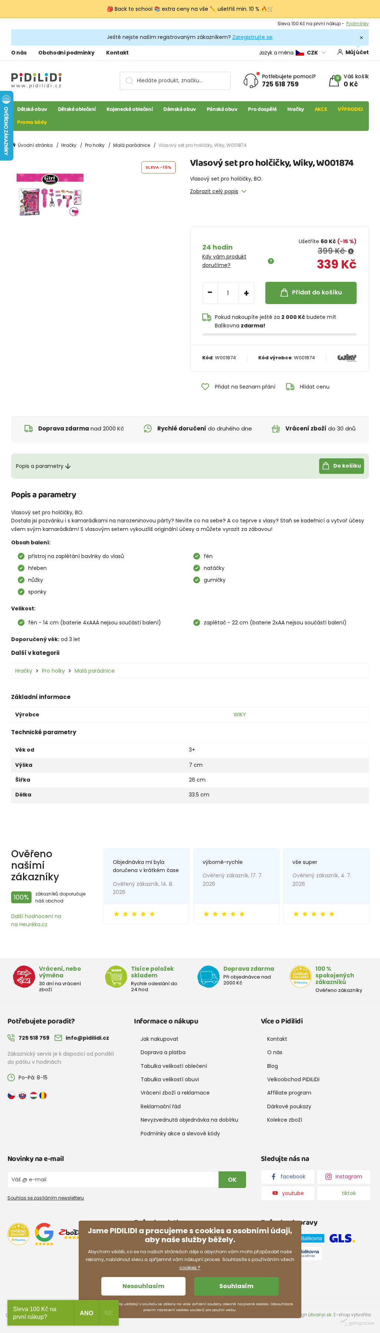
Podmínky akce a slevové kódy (180, 1133)
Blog (272, 1066)
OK (232, 1179)
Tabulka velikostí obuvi (170, 1079)
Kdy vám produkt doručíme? (224, 260)
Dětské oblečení (77, 109)
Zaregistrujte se (252, 37)
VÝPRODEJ (350, 109)
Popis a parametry (39, 466)
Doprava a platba (163, 1052)
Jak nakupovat (159, 1039)
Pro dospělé (262, 109)
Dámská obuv (179, 109)
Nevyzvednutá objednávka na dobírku (189, 1120)
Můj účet (357, 52)
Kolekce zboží (284, 1120)
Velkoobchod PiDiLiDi (293, 1079)
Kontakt (117, 52)
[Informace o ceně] (351, 251)
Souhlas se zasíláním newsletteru (45, 1198)
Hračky (295, 109)
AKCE (321, 109)
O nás (18, 52)
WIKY (239, 714)
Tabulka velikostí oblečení (174, 1066)
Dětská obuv (32, 109)
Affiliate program (289, 1092)
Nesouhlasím (143, 1286)
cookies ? (189, 1267)
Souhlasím (236, 1286)
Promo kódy (31, 122)
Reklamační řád (161, 1106)
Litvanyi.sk (319, 1314)
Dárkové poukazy (289, 1106)
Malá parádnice (131, 145)
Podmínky (357, 23)
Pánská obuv (222, 109)
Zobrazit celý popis (214, 191)
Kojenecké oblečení (130, 109)
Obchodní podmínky (66, 52)
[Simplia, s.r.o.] (357, 1322)
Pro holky (95, 145)
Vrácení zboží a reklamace (175, 1092)
